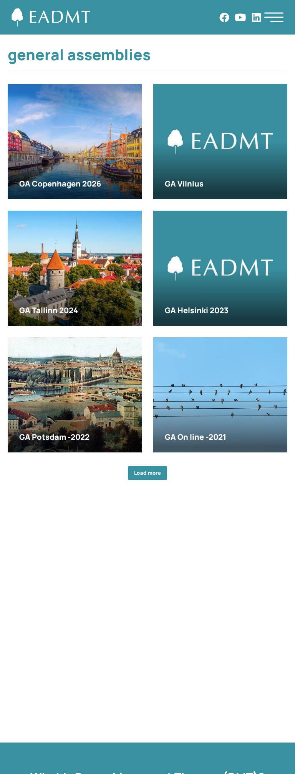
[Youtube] (240, 17)
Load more (147, 472)
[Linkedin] (256, 17)
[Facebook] (224, 17)
